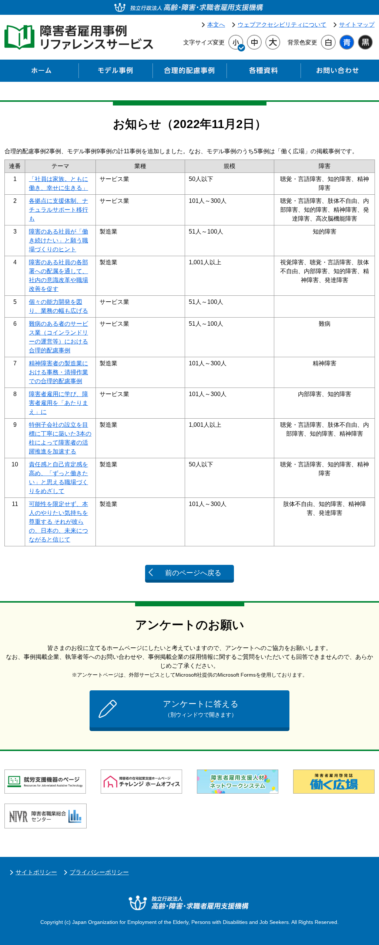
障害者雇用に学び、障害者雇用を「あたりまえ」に (58, 403)
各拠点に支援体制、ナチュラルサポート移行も (58, 210)
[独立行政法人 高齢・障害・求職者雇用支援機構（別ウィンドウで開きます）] (189, 7)
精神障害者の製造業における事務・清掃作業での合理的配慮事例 (58, 372)
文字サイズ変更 (204, 42)
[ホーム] (41, 72)
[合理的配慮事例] (189, 72)
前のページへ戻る (193, 573)
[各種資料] (263, 72)
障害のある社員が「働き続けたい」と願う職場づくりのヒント (58, 240)
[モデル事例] (115, 72)
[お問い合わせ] (337, 72)
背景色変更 (302, 42)
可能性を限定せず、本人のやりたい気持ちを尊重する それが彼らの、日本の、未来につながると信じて (58, 522)
